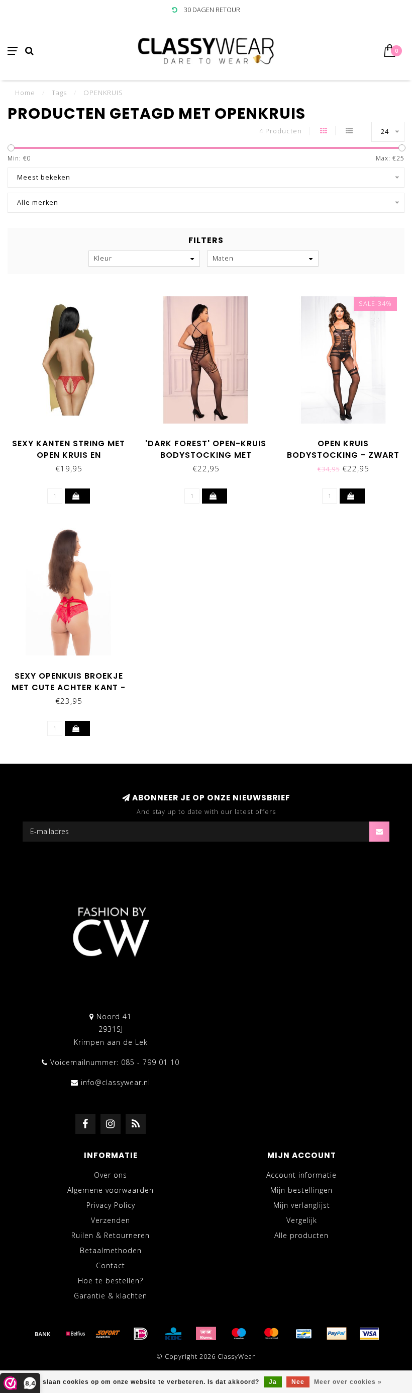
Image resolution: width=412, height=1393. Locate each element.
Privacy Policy (110, 1205)
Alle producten (301, 1235)
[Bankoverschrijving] (42, 1333)
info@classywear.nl (115, 1082)
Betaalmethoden (111, 1250)
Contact (110, 1265)
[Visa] (369, 1333)
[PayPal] (336, 1333)
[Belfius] (75, 1333)
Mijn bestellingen (301, 1190)
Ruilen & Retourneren (110, 1235)
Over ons (110, 1175)
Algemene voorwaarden (110, 1190)
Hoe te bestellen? (110, 1280)
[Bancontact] (304, 1333)
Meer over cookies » (348, 1381)
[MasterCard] (271, 1333)
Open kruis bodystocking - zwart (343, 449)
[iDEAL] (140, 1333)
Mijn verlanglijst (301, 1205)
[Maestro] (238, 1333)
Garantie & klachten (110, 1295)
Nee (297, 1381)
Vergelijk (301, 1220)
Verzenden (110, 1220)
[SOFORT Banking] (108, 1333)
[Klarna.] (206, 1333)
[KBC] (173, 1333)
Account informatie (301, 1175)
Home (25, 92)
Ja (273, 1381)
